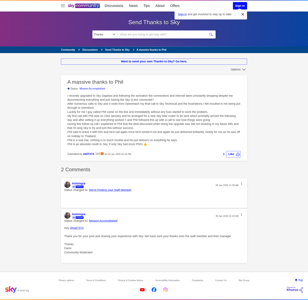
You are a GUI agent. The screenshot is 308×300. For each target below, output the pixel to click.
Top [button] (300, 280)
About (160, 6)
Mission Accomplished (92, 88)
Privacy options (66, 280)
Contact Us (221, 280)
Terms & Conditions (96, 280)
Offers (175, 6)
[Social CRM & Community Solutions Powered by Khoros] (295, 290)
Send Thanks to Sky (154, 22)
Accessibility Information (167, 280)
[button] (233, 154)
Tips (146, 6)
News (133, 6)
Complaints (197, 280)
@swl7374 (77, 228)
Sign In (240, 5)
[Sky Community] (84, 5)
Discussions (114, 6)
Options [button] (236, 69)
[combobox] (162, 34)
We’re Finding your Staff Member (110, 190)
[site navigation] (63, 6)
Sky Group (244, 280)
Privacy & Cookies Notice (130, 280)
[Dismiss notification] (242, 14)
